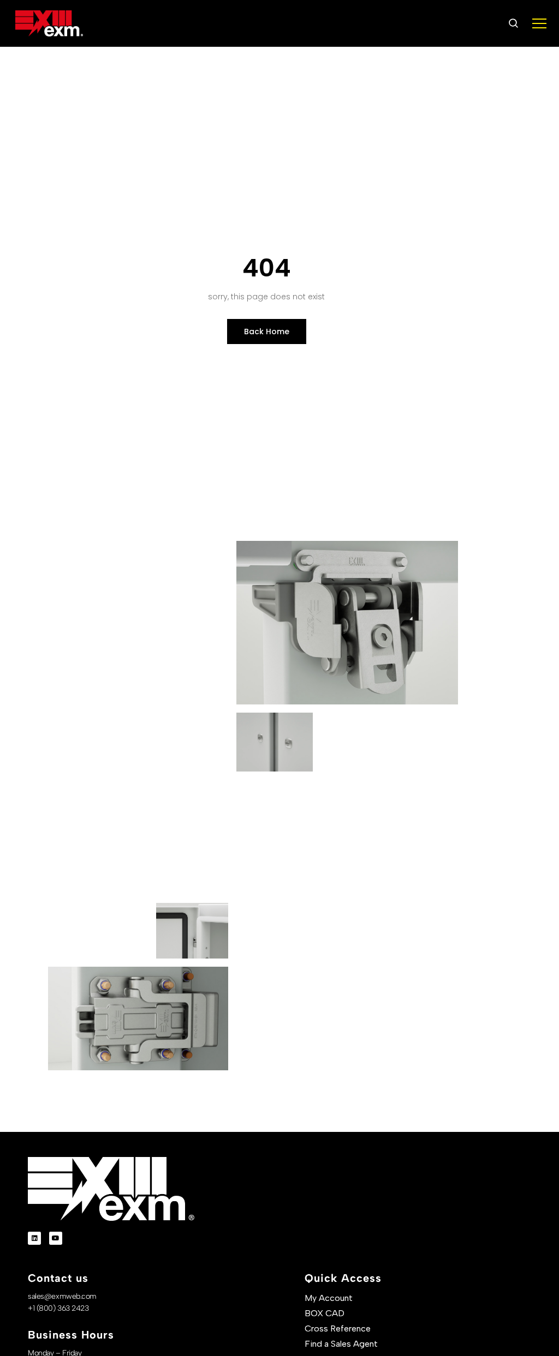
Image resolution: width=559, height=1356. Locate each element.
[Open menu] (539, 23)
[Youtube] (55, 1238)
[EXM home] (49, 23)
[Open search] (513, 23)
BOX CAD (324, 1313)
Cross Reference (338, 1328)
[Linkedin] (34, 1238)
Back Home (266, 331)
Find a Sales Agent (341, 1344)
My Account (329, 1298)
